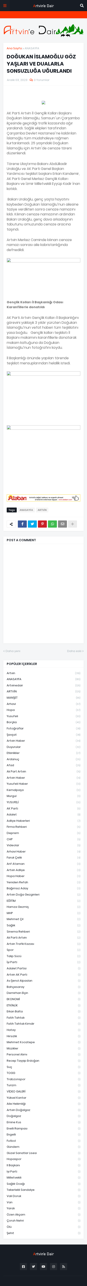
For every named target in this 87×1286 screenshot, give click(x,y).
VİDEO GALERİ (43, 1091)
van (43, 1202)
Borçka (43, 722)
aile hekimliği (43, 1104)
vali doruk (43, 1196)
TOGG (43, 1073)
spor (43, 950)
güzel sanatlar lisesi (43, 1153)
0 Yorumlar (42, 80)
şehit (43, 1233)
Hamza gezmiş (43, 907)
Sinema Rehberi (43, 931)
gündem (43, 1147)
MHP (43, 913)
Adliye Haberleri (43, 821)
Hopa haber (43, 876)
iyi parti (43, 1171)
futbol (43, 1141)
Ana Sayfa (14, 48)
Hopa (43, 710)
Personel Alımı (43, 1054)
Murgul (43, 796)
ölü (43, 1227)
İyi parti (43, 962)
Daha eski (74, 651)
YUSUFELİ (43, 802)
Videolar (43, 845)
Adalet (43, 814)
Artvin (43, 673)
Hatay (43, 1030)
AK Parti (43, 808)
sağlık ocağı (43, 1184)
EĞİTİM (43, 901)
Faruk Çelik (43, 857)
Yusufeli (43, 716)
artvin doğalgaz (43, 1110)
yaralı (43, 1208)
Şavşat (43, 735)
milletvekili (43, 1177)
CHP (43, 839)
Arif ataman (43, 864)
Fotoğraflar (43, 728)
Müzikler (43, 1048)
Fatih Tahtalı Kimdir (43, 1024)
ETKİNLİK (43, 1005)
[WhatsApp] (52, 524)
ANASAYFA (32, 48)
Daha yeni (13, 651)
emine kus (43, 1122)
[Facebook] (22, 524)
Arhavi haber (43, 851)
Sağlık (43, 925)
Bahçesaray (43, 987)
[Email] (62, 524)
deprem (43, 833)
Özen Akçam (43, 1214)
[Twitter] (32, 524)
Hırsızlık (43, 1036)
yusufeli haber (43, 784)
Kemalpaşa (43, 790)
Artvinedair (43, 685)
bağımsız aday (43, 888)
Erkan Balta (43, 1011)
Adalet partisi (43, 968)
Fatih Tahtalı (43, 1018)
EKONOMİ (43, 999)
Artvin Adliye (43, 870)
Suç (43, 1067)
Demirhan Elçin (43, 993)
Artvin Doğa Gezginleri (43, 894)
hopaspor (43, 1159)
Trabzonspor (43, 1079)
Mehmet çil (43, 919)
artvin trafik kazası (43, 944)
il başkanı (43, 1165)
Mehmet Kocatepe (43, 1042)
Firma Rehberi (43, 827)
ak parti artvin (43, 937)
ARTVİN (42, 510)
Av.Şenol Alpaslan (43, 980)
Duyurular (43, 747)
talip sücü (43, 956)
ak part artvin (43, 771)
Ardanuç (43, 759)
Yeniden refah (43, 882)
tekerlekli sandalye (43, 1190)
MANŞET (43, 698)
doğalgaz (43, 1116)
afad (43, 765)
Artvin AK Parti (43, 974)
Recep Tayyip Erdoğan (43, 1061)
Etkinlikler (43, 753)
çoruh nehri (43, 1220)
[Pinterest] (42, 524)
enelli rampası (43, 1128)
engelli (43, 1134)
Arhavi (43, 704)
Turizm (43, 1085)
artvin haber (43, 741)
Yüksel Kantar (43, 1098)
